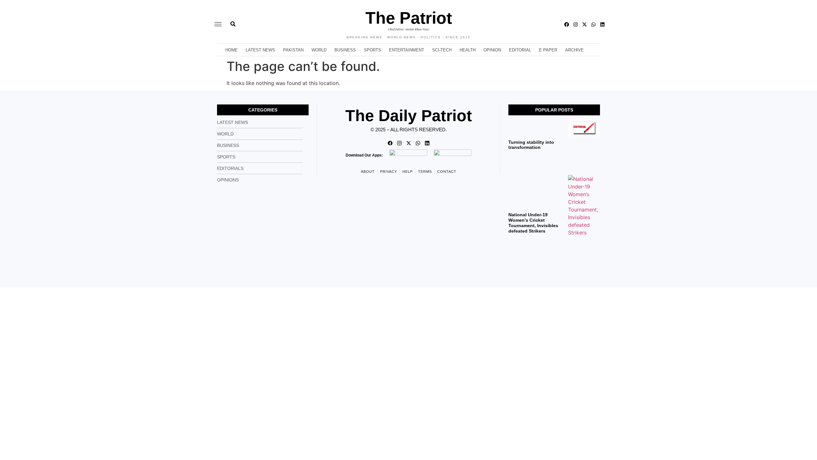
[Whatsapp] (593, 24)
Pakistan (293, 50)
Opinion (492, 50)
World (318, 50)
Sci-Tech (442, 50)
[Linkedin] (602, 24)
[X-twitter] (584, 24)
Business (345, 50)
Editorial (520, 50)
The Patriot (408, 18)
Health (468, 50)
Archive (574, 50)
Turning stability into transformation (531, 145)
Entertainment (406, 50)
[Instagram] (575, 24)
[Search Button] (233, 20)
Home (231, 50)
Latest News (260, 50)
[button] (218, 24)
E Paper (548, 50)
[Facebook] (566, 24)
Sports (372, 50)
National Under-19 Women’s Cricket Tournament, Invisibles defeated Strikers (533, 222)
